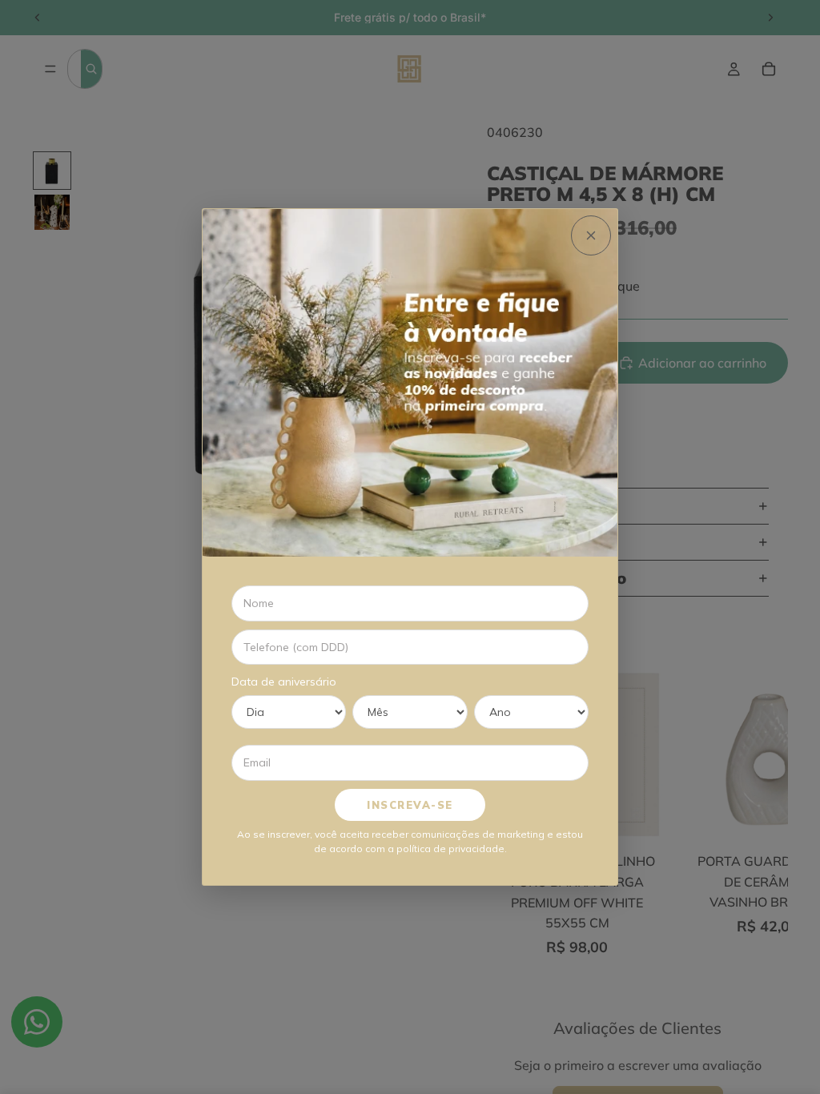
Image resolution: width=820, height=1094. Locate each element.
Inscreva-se (410, 804)
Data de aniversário (283, 681)
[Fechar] (591, 235)
